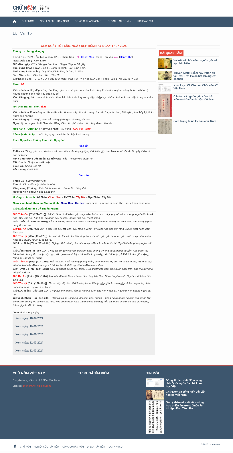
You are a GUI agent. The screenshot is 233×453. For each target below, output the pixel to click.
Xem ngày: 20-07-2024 (29, 334)
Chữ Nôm (35, 9)
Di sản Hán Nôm (118, 21)
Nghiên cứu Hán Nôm (54, 21)
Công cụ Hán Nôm (87, 21)
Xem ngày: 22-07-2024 (29, 350)
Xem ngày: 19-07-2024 (29, 326)
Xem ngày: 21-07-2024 (29, 342)
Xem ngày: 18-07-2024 (29, 318)
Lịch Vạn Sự (145, 21)
